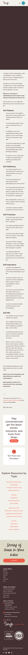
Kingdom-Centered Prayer (14, 513)
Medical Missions (14, 490)
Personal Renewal (14, 500)
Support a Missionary (8, 591)
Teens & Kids (14, 503)
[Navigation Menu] (23, 3)
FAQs (4, 577)
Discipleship (14, 485)
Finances (5, 575)
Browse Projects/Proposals (9, 593)
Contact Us (5, 579)
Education (14, 524)
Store (4, 581)
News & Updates (14, 529)
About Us (5, 571)
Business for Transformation (14, 511)
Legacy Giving (6, 595)
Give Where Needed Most (9, 589)
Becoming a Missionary (14, 482)
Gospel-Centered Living (14, 487)
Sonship (14, 521)
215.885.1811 (8, 620)
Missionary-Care (14, 508)
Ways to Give (6, 597)
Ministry (14, 495)
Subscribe (14, 441)
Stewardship (14, 526)
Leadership (14, 498)
